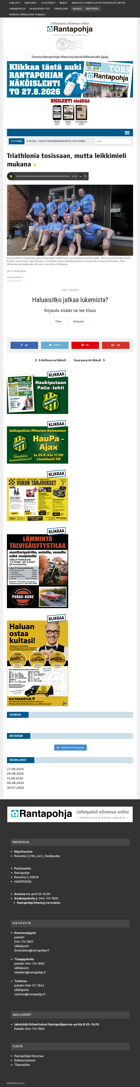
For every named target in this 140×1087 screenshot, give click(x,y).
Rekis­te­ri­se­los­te (24, 1060)
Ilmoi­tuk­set (30, 3)
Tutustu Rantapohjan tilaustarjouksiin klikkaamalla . (70, 57)
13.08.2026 (15, 778)
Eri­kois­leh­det (62, 8)
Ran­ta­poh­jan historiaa (28, 1056)
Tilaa (58, 321)
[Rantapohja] (70, 36)
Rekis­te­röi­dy (92, 8)
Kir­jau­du (77, 8)
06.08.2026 (15, 783)
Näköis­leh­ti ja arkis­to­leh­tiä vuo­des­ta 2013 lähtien (98, 3)
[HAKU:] (113, 141)
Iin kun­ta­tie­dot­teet (40, 8)
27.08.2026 (15, 769)
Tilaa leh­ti (14, 3)
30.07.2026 (15, 787)
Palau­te (63, 3)
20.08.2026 (15, 773)
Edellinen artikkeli (52, 360)
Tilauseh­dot (22, 1065)
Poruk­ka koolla (17, 8)
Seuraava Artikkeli (87, 360)
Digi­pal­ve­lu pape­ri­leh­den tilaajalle (27, 14)
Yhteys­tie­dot (48, 3)
